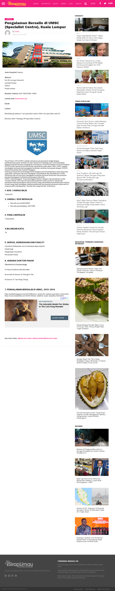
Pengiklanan (78, 589)
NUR (71, 3)
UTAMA (35, 3)
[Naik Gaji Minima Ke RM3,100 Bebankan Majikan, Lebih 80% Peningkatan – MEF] (92, 475)
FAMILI (63, 3)
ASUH (55, 3)
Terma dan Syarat (103, 589)
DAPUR (78, 3)
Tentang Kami (90, 589)
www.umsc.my (21, 98)
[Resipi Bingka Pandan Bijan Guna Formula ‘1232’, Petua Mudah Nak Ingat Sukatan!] (91, 322)
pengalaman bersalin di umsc (44, 338)
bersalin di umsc (25, 338)
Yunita (17, 31)
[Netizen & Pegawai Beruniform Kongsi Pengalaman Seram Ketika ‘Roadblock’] (92, 446)
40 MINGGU (45, 3)
